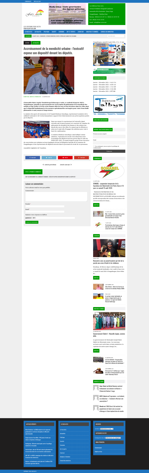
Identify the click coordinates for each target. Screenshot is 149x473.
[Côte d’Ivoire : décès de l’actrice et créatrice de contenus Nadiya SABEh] (98, 288)
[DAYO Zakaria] (96, 399)
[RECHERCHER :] (116, 36)
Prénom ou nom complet (100, 134)
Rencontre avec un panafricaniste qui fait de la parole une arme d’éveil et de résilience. (108, 261)
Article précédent (50, 165)
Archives (97, 429)
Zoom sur (81, 32)
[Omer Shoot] (96, 389)
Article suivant (65, 165)
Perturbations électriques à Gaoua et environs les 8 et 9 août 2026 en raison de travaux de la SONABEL (115, 227)
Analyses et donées (99, 309)
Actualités (38, 32)
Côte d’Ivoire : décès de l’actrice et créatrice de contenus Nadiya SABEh (114, 288)
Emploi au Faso (37, 1)
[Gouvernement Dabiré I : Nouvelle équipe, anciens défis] (109, 329)
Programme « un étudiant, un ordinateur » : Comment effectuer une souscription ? (112, 398)
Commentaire (29, 191)
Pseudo (27, 204)
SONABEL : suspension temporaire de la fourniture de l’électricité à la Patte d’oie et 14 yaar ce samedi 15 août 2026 (108, 185)
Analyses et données (92, 32)
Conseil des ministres (107, 32)
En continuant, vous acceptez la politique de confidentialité (106, 147)
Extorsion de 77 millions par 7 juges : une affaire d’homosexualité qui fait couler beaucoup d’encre (115, 372)
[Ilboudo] (96, 409)
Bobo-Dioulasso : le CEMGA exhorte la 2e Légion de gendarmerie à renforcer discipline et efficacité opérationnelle (37, 432)
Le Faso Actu (28, 32)
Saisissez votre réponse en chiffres (36, 215)
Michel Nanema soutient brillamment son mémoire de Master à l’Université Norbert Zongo (111, 388)
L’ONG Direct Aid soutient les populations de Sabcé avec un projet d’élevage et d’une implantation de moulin (112, 408)
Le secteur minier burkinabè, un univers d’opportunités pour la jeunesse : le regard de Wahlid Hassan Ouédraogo (113, 299)
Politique (46, 32)
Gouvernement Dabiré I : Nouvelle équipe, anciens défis (109, 334)
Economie (61, 32)
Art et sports (71, 32)
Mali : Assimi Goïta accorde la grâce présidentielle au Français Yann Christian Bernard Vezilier (114, 216)
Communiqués (28, 1)
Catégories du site (100, 438)
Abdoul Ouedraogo (35, 96)
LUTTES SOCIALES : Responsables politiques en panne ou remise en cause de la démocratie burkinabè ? (114, 361)
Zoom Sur (96, 236)
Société (54, 32)
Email (27, 209)
